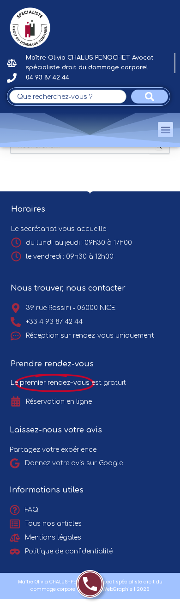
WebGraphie (117, 589)
